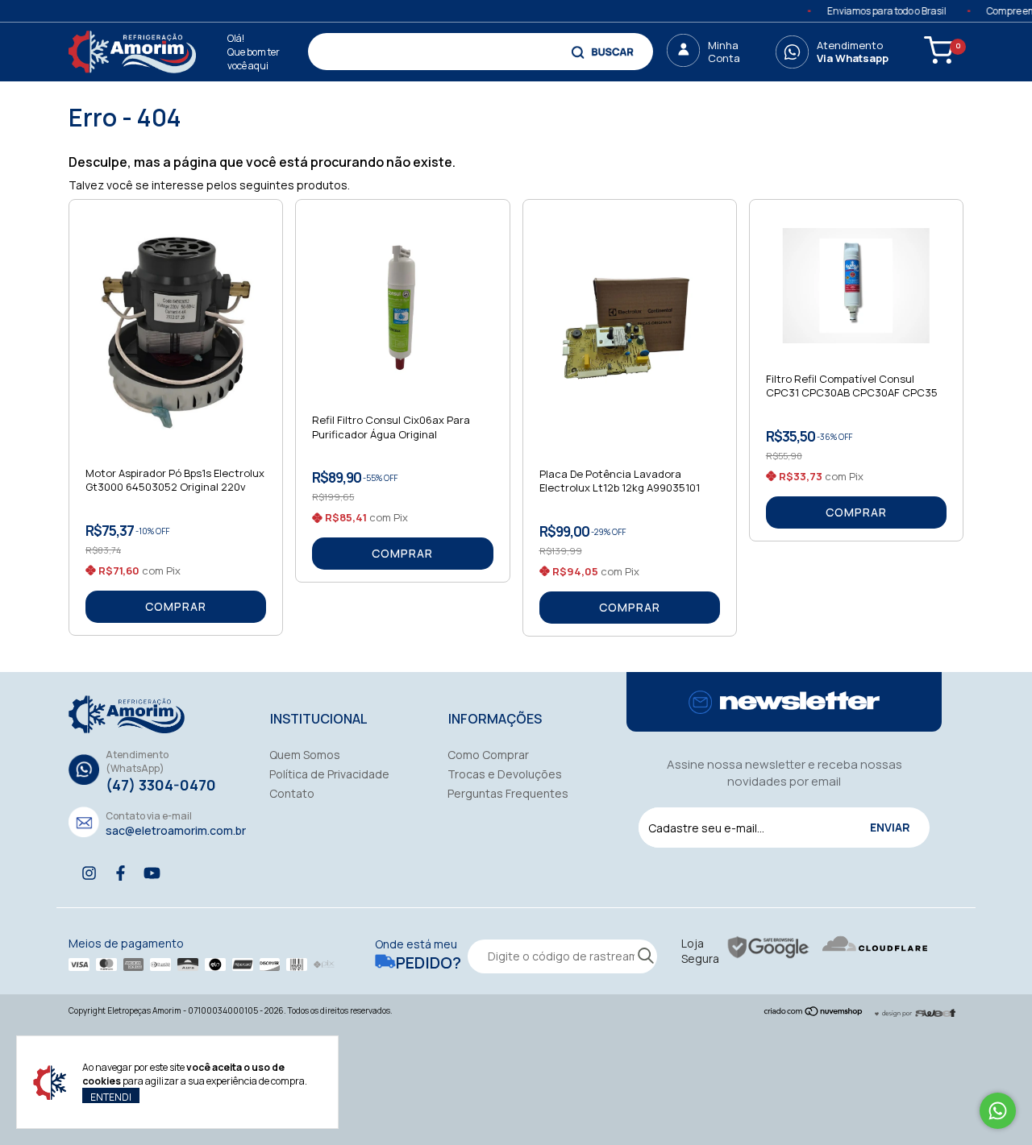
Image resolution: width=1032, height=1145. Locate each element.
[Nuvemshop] (814, 1012)
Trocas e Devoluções (504, 774)
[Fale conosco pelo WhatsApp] (998, 1111)
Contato (291, 793)
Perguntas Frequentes (507, 793)
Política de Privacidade (329, 774)
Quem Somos (304, 754)
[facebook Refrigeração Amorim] (120, 873)
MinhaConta (724, 51)
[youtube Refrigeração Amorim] (152, 873)
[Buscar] (604, 51)
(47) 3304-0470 (161, 784)
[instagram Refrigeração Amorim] (89, 873)
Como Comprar (488, 754)
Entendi (110, 1096)
